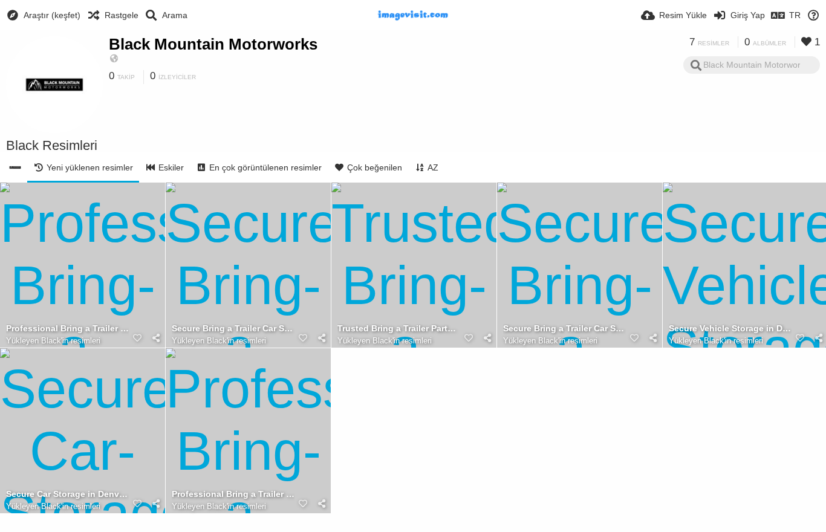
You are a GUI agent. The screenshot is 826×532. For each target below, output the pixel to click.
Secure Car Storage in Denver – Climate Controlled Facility (67, 494)
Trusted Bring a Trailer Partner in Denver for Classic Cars (398, 328)
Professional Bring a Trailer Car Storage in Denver (67, 328)
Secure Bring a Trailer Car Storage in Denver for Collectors (233, 328)
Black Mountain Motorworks (213, 44)
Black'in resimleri (70, 340)
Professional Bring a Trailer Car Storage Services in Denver (233, 494)
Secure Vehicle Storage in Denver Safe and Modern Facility (730, 328)
